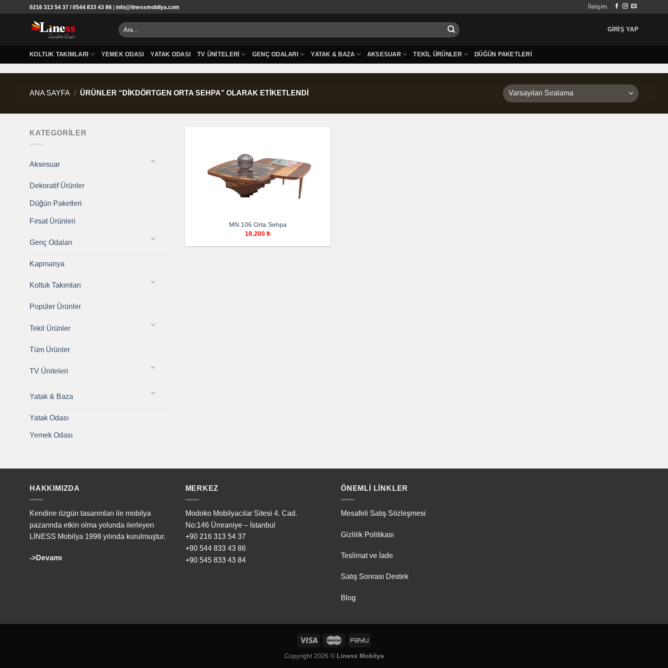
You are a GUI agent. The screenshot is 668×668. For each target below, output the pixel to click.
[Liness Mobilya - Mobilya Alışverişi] (67, 29)
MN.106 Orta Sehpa (258, 224)
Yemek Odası (123, 54)
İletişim (597, 6)
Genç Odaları (275, 54)
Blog (348, 598)
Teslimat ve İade (367, 555)
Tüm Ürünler (50, 350)
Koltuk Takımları (59, 54)
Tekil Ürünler (437, 54)
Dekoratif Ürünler (57, 185)
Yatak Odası (170, 54)
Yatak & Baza (332, 54)
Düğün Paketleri (503, 54)
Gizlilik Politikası (367, 534)
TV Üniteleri (218, 54)
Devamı (49, 558)
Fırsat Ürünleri (52, 221)
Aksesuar (384, 54)
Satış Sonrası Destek (375, 576)
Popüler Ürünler (55, 306)
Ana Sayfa (50, 93)
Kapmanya (47, 264)
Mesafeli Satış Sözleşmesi (383, 513)
